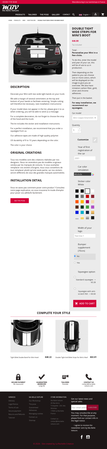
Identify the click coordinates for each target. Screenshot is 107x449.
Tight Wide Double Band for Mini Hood (24, 357)
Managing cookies (36, 413)
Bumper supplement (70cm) (84, 247)
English (86, 14)
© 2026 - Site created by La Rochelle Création (53, 443)
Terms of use (13, 407)
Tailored (11, 417)
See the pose (19, 200)
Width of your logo (85, 229)
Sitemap (32, 420)
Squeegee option (86, 271)
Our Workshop (34, 401)
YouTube (88, 437)
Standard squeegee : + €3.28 (86, 280)
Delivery (11, 401)
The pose (32, 404)
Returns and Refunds (16, 414)
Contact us (33, 417)
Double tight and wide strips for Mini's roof (71, 357)
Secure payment (14, 411)
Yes (78, 262)
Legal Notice (13, 404)
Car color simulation (83, 168)
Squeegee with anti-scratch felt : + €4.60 (87, 292)
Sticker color (84, 183)
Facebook (81, 437)
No (78, 256)
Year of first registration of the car (85, 150)
